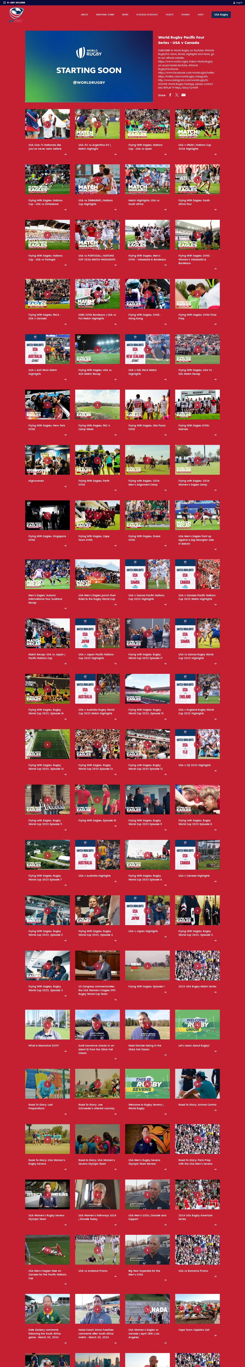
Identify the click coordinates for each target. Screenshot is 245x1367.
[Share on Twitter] (177, 95)
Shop (201, 14)
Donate (185, 14)
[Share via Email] (184, 95)
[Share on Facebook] (170, 95)
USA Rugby (221, 14)
